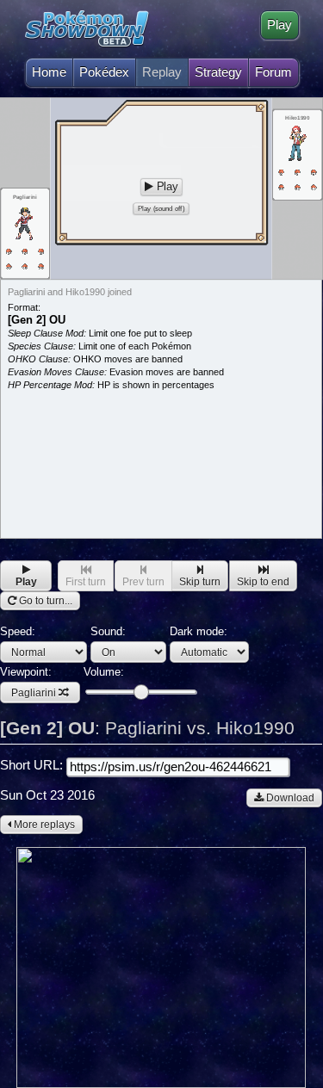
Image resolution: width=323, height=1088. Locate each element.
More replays (43, 825)
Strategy (218, 72)
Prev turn (143, 582)
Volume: (104, 671)
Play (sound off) (161, 209)
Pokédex (104, 72)
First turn (85, 582)
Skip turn (200, 582)
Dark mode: (198, 631)
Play (279, 25)
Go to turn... (44, 601)
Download (289, 798)
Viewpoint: (28, 682)
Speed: (17, 631)
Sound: (108, 631)
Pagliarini (33, 693)
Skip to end (263, 582)
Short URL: (33, 765)
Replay (162, 72)
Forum (273, 72)
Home (49, 72)
